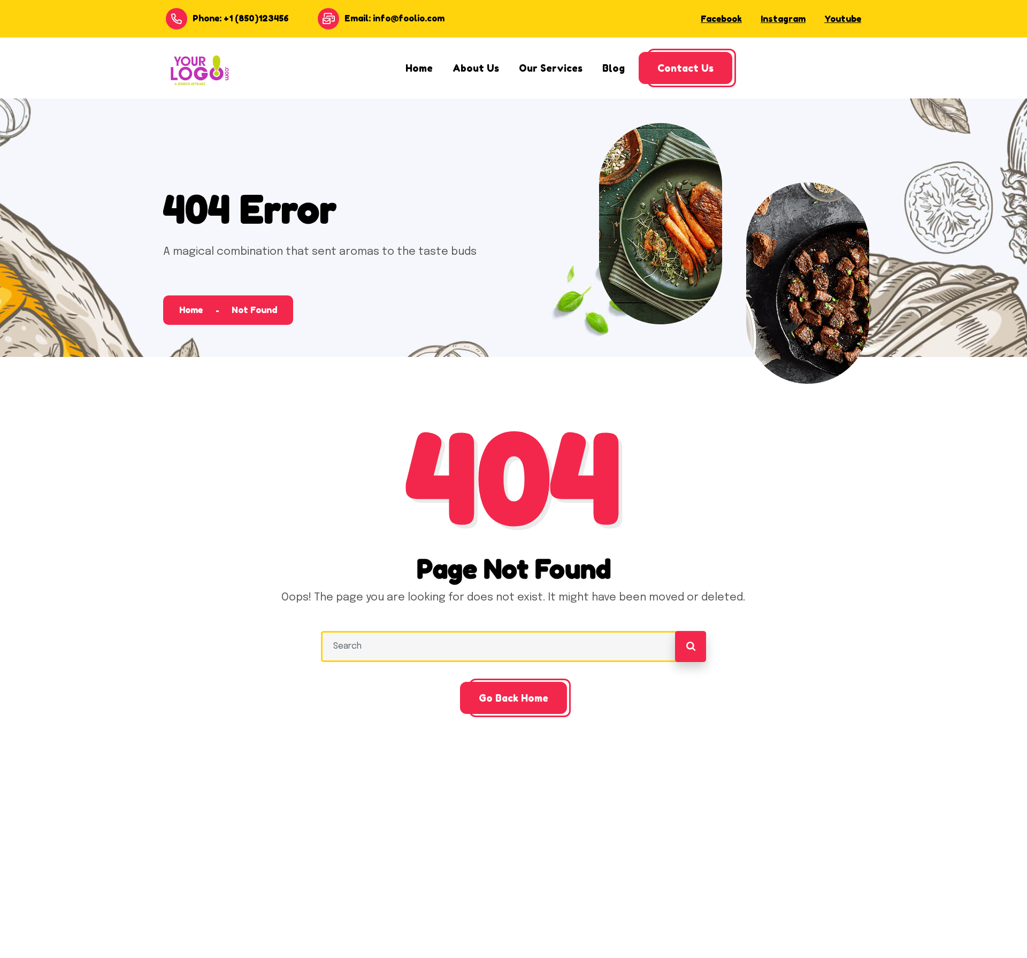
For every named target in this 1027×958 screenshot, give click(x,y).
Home (191, 310)
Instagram (783, 18)
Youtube (842, 18)
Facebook (721, 18)
